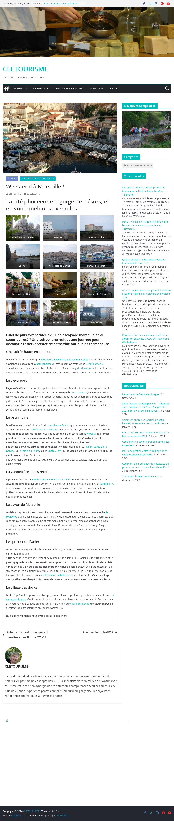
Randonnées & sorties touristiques (37, 178)
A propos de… (41, 88)
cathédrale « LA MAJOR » (45, 429)
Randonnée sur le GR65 (98, 632)
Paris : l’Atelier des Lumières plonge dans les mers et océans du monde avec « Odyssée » (145, 225)
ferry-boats (78, 392)
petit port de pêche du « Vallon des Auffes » (65, 359)
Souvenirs (96, 88)
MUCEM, (92, 433)
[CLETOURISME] (87, 9)
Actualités (20, 88)
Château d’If (54, 451)
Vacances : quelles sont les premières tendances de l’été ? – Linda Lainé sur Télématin (143, 191)
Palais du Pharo (30, 451)
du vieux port (84, 368)
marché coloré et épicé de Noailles (51, 479)
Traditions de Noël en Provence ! (140, 476)
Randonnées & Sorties (70, 88)
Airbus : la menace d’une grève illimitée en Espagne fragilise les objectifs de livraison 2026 (146, 294)
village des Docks (79, 603)
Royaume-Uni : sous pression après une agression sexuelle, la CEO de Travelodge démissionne (145, 338)
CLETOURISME (25, 68)
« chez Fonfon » (94, 363)
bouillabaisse (44, 363)
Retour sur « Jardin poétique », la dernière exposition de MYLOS (28, 634)
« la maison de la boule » (57, 575)
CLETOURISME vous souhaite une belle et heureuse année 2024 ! (63, 5)
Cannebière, (107, 483)
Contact (114, 88)
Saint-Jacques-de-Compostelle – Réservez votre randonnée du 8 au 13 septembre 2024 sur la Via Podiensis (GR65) (145, 407)
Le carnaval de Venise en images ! (141, 394)
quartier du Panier (58, 425)
